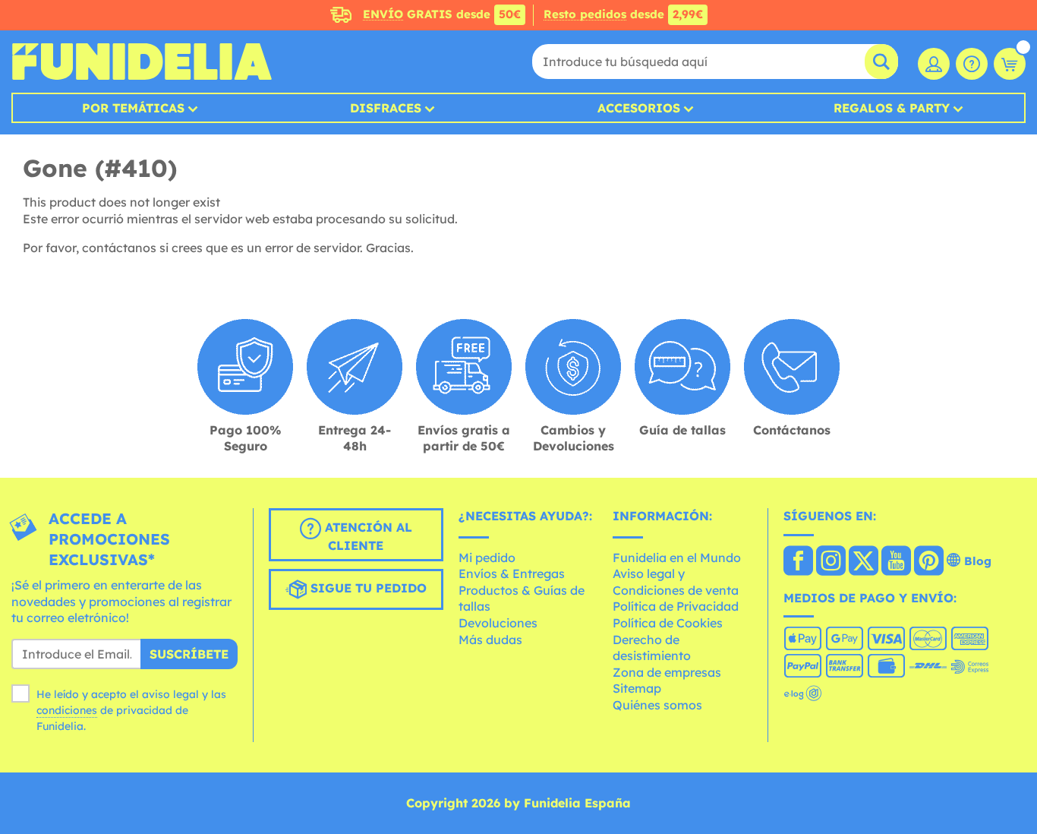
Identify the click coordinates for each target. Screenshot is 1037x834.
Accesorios (638, 108)
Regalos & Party (892, 108)
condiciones (66, 710)
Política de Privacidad (676, 606)
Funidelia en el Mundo (677, 557)
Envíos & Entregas (512, 573)
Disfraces (385, 108)
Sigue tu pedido (367, 587)
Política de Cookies (668, 622)
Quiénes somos (657, 704)
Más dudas (490, 639)
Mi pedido (487, 557)
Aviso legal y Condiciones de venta (676, 582)
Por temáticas (133, 108)
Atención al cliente (366, 536)
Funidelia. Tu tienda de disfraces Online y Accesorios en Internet (141, 61)
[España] (798, 562)
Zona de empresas (667, 672)
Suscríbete (189, 654)
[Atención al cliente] (972, 64)
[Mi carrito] (1010, 64)
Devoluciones (498, 622)
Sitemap (637, 688)
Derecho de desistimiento (652, 648)
